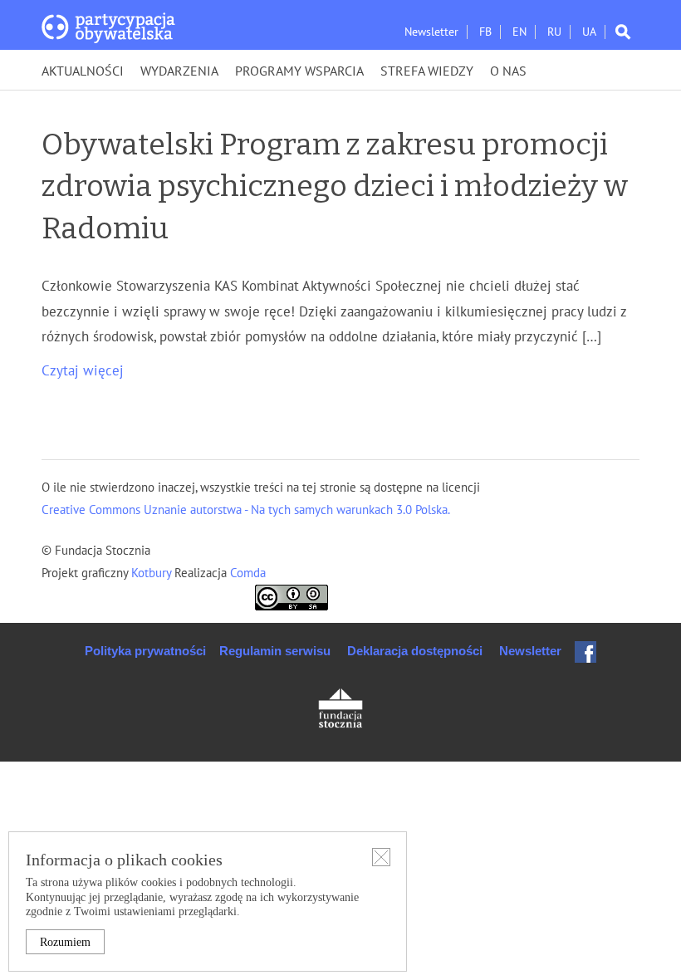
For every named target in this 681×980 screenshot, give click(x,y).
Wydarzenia (179, 71)
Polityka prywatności (145, 651)
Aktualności (83, 71)
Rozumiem (65, 942)
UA (589, 32)
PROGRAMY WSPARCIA (299, 71)
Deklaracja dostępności (415, 651)
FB (485, 32)
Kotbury (152, 573)
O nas (508, 71)
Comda (246, 573)
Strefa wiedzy (426, 71)
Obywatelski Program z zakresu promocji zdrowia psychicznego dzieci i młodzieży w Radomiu (335, 186)
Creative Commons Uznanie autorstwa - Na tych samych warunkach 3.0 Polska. (246, 509)
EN (519, 32)
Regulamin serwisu (275, 651)
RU (554, 32)
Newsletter (431, 32)
